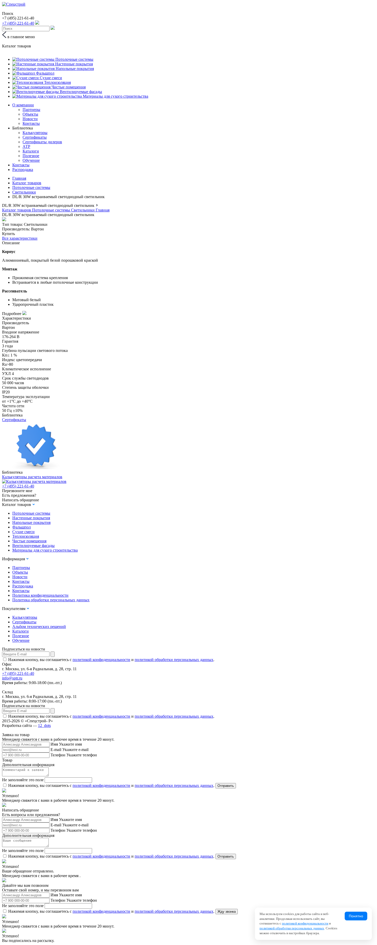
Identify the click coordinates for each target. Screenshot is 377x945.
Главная (19, 178)
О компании (23, 105)
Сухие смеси (23, 532)
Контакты (31, 123)
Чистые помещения (29, 541)
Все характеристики (19, 238)
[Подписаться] (53, 654)
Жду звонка (226, 911)
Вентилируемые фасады (33, 545)
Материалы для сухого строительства (45, 550)
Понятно (356, 916)
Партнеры (31, 109)
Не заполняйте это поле (23, 780)
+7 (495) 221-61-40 (18, 486)
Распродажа (22, 169)
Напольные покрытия (31, 522)
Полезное (31, 156)
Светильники (24, 192)
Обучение (31, 160)
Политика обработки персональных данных (51, 600)
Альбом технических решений (39, 626)
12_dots (44, 725)
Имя (54, 744)
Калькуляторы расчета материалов (32, 477)
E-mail (56, 749)
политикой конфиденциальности (101, 659)
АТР (26, 146)
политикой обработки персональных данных (174, 659)
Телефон (58, 755)
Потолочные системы (31, 187)
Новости (30, 119)
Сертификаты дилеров (42, 142)
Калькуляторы (35, 132)
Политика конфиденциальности (40, 595)
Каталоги (31, 151)
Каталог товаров (26, 183)
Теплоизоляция (25, 536)
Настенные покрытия (31, 518)
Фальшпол (21, 527)
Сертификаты (35, 137)
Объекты (30, 114)
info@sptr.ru (12, 678)
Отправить (225, 786)
